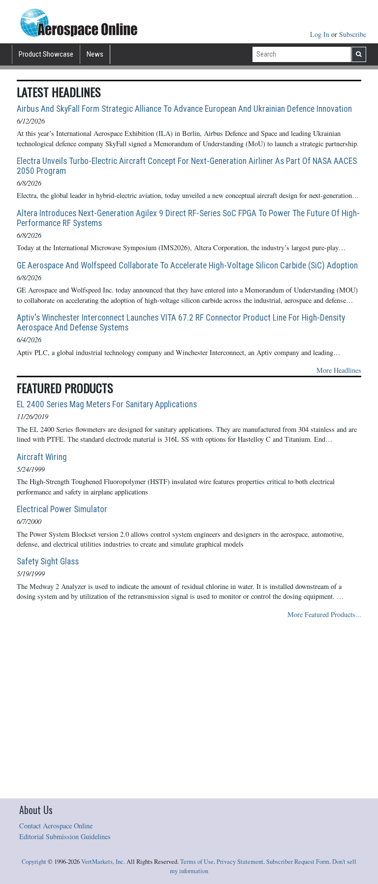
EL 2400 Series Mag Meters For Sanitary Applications (107, 404)
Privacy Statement (240, 861)
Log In (320, 34)
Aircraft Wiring (42, 457)
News (95, 54)
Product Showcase (46, 54)
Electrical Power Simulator (62, 509)
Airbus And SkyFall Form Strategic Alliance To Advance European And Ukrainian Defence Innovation (184, 109)
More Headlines (338, 370)
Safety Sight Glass (48, 561)
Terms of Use (197, 861)
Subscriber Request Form (297, 861)
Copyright (34, 861)
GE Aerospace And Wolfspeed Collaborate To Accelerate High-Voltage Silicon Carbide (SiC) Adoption (187, 265)
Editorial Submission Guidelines (65, 836)
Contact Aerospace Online (56, 825)
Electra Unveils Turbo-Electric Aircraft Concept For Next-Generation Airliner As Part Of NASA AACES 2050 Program (187, 166)
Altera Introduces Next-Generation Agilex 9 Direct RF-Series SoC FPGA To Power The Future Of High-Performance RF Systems (188, 218)
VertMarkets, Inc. (103, 861)
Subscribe (352, 34)
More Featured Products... (324, 614)
